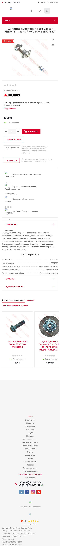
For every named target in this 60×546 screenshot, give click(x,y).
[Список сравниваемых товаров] (32, 12)
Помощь (30, 436)
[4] (13, 85)
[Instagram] (33, 492)
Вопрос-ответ (30, 462)
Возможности (30, 449)
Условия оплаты (30, 439)
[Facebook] (27, 492)
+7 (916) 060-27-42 (30, 485)
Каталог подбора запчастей (30, 474)
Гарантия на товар (30, 446)
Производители (30, 468)
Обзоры (30, 465)
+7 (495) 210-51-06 (12, 2)
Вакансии (30, 429)
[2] (7, 85)
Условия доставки (30, 442)
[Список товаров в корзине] (47, 13)
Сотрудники (30, 426)
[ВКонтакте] (21, 492)
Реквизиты (30, 455)
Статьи (30, 458)
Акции (30, 433)
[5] (15, 85)
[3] (10, 85)
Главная (30, 417)
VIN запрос (30, 478)
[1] (5, 85)
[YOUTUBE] (38, 492)
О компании (30, 420)
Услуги (30, 452)
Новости (30, 423)
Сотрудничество (30, 471)
